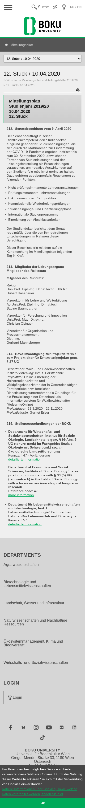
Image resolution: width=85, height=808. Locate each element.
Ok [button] (43, 803)
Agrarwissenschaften (21, 565)
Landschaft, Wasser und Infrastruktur (34, 603)
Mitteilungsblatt (21, 45)
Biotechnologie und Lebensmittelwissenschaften (27, 584)
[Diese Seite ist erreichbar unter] (77, 90)
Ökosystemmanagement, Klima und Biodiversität (33, 643)
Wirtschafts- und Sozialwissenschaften (36, 663)
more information (21, 495)
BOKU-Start (11, 80)
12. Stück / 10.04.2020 (20, 85)
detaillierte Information (25, 459)
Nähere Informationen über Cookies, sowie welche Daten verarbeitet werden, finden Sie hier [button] (39, 791)
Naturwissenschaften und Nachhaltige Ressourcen (35, 622)
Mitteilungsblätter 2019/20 (61, 80)
